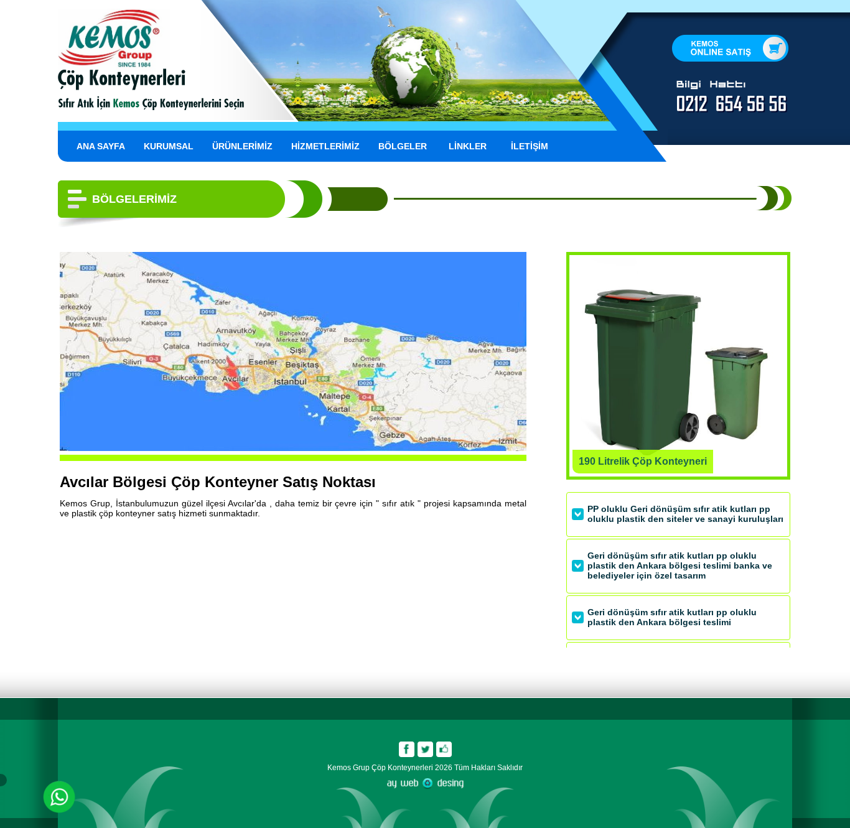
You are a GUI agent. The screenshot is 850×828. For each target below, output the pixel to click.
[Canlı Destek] (59, 798)
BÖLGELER (402, 146)
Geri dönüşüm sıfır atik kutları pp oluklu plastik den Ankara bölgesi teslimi (672, 617)
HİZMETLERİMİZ (325, 146)
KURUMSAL (169, 146)
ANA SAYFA (101, 146)
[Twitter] (425, 749)
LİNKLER (468, 146)
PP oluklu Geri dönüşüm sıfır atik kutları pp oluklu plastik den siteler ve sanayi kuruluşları (685, 514)
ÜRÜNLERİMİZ (242, 146)
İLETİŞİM (529, 146)
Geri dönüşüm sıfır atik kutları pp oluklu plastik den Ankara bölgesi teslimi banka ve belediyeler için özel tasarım (679, 565)
